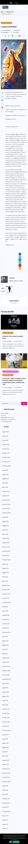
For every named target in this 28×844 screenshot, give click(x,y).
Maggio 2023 (5, 572)
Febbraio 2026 (5, 444)
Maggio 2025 (5, 478)
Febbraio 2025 (5, 491)
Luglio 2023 (5, 564)
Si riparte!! (3, 415)
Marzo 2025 (5, 487)
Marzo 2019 (5, 756)
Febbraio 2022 (5, 615)
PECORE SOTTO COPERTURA (8, 419)
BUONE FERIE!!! (4, 413)
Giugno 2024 (5, 521)
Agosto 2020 (5, 683)
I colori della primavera (6, 421)
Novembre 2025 (6, 457)
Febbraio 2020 (6, 709)
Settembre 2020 (6, 679)
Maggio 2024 (5, 525)
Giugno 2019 (5, 743)
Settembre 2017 (6, 811)
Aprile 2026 (5, 436)
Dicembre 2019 (6, 717)
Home (2, 12)
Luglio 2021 (5, 636)
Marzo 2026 (5, 440)
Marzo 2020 (5, 705)
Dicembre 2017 (6, 798)
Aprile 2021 (5, 649)
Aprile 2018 (5, 790)
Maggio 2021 (5, 645)
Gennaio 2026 (5, 449)
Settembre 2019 (6, 730)
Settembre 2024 (6, 513)
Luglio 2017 (5, 820)
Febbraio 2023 (5, 585)
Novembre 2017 (6, 803)
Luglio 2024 (5, 517)
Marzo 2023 (5, 581)
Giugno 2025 (5, 474)
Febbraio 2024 (5, 538)
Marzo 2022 (5, 611)
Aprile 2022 (5, 606)
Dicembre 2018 (6, 769)
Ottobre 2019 (5, 726)
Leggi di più (16, 841)
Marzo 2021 (5, 653)
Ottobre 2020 (5, 675)
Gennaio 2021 (5, 662)
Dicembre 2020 (6, 666)
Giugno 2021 (5, 641)
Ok (10, 841)
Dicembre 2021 (6, 624)
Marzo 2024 (5, 534)
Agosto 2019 (5, 734)
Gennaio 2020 (5, 713)
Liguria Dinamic (8, 341)
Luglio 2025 (5, 470)
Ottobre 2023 (5, 555)
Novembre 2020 (6, 670)
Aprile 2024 (5, 530)
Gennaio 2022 (5, 619)
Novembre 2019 (6, 722)
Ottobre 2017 (5, 807)
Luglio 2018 (5, 786)
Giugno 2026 (5, 432)
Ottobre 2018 (5, 777)
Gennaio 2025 (5, 496)
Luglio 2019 (5, 739)
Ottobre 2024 (5, 508)
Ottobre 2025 (5, 461)
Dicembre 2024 (6, 500)
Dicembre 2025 (6, 453)
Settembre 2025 (6, 466)
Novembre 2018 (6, 773)
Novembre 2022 (6, 594)
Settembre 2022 (6, 602)
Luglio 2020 (5, 687)
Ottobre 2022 (5, 598)
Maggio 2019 (5, 747)
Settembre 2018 (6, 781)
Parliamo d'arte (10, 12)
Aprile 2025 (5, 483)
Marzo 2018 (5, 794)
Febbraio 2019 (5, 760)
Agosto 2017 (5, 815)
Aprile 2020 (5, 700)
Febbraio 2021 (5, 658)
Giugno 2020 (5, 692)
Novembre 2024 (6, 504)
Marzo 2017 (5, 828)
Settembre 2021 (6, 632)
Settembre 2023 (6, 560)
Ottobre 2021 (5, 628)
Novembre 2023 (6, 551)
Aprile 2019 (5, 751)
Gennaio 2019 (5, 764)
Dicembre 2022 (6, 589)
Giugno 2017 (5, 824)
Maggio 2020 (5, 696)
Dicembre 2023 (6, 547)
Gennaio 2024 (5, 542)
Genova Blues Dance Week (7, 417)
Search (24, 403)
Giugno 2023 (5, 568)
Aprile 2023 (5, 577)
